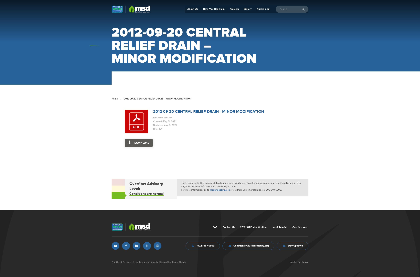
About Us (192, 9)
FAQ (215, 227)
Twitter (147, 246)
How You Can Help (214, 9)
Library (248, 9)
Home (115, 99)
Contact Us (229, 227)
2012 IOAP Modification (253, 227)
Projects (234, 9)
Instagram (157, 246)
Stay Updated (295, 246)
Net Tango (303, 262)
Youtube (115, 246)
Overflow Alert (300, 227)
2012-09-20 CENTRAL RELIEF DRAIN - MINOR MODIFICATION (208, 112)
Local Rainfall (279, 227)
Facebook (126, 246)
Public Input (264, 9)
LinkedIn (136, 246)
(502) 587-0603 (205, 246)
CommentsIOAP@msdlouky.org (251, 246)
